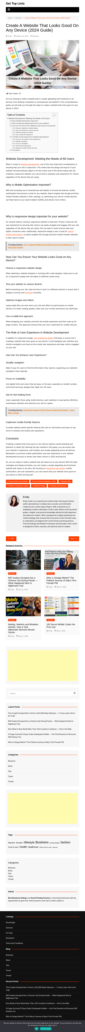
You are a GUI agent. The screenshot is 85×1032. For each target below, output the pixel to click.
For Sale (9, 933)
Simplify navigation (21, 141)
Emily (10, 36)
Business (35, 36)
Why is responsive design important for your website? (30, 123)
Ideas (10, 766)
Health (23, 846)
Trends (11, 781)
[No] (82, 1026)
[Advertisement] (42, 665)
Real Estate (10, 923)
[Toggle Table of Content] (53, 115)
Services (9, 928)
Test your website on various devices (26, 130)
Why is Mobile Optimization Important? (25, 121)
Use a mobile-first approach (24, 134)
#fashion (11, 843)
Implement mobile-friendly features (26, 148)
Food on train (13, 847)
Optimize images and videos (24, 132)
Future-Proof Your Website (18, 481)
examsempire (55, 843)
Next (72, 539)
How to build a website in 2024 (45, 481)
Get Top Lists (15, 3)
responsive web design (55, 468)
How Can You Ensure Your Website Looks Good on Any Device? (34, 126)
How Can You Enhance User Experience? (28, 139)
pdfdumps (55, 847)
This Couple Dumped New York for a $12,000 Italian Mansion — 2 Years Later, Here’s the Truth (41, 714)
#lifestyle (29, 842)
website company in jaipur (18, 486)
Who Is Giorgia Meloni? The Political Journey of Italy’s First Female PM (61, 580)
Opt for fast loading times (23, 146)
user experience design (43, 338)
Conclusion (16, 150)
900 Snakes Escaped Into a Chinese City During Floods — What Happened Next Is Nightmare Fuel (40, 722)
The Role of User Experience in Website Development (30, 137)
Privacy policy (46, 1029)
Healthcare (33, 847)
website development (30, 164)
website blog (66, 481)
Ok (37, 1029)
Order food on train (45, 847)
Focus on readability (22, 143)
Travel (10, 776)
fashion (65, 842)
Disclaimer (10, 938)
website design (39, 486)
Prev (12, 539)
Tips (9, 771)
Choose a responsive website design (26, 128)
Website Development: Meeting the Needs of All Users (29, 118)
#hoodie (19, 843)
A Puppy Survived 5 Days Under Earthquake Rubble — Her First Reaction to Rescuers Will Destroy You (42, 735)
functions (29, 292)
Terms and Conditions (14, 943)
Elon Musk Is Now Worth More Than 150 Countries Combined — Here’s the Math (39, 729)
